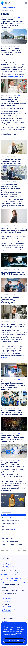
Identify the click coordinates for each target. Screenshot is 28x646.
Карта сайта (5, 621)
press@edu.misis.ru (7, 560)
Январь (20, 550)
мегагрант (5, 538)
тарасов (12, 544)
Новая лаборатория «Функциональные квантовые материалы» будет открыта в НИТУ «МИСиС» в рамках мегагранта (12, 23)
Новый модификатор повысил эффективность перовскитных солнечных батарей (13, 326)
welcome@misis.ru (6, 606)
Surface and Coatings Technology (16, 76)
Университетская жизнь (8, 523)
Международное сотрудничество (10, 520)
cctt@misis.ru (5, 613)
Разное (4, 526)
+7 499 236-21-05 (9, 566)
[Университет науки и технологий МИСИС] (6, 3)
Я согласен (14, 640)
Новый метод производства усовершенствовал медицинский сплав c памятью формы (14, 230)
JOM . (2, 250)
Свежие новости (6, 512)
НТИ (12, 538)
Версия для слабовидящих (8, 7)
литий (20, 544)
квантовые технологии (10, 541)
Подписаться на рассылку (14, 579)
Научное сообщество (7, 529)
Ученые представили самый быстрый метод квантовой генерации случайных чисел (12, 412)
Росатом (5, 544)
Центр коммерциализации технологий (12, 609)
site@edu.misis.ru (6, 620)
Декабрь (12, 550)
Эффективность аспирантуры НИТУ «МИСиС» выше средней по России (13, 274)
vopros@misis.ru (6, 601)
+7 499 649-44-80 (6, 598)
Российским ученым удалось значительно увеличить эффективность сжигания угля (13, 161)
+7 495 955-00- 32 (6, 564)
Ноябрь (6, 550)
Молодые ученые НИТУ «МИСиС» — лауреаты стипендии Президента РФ (11, 186)
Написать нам (10, 574)
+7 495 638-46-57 (6, 611)
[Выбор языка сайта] (19, 3)
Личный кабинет (22, 3)
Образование (5, 517)
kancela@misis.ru (6, 567)
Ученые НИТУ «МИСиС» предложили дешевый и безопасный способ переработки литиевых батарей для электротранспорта (13, 101)
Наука (18, 17)
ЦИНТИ (4, 532)
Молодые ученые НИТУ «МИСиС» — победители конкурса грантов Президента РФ (14, 464)
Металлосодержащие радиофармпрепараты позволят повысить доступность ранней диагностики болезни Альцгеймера (13, 385)
